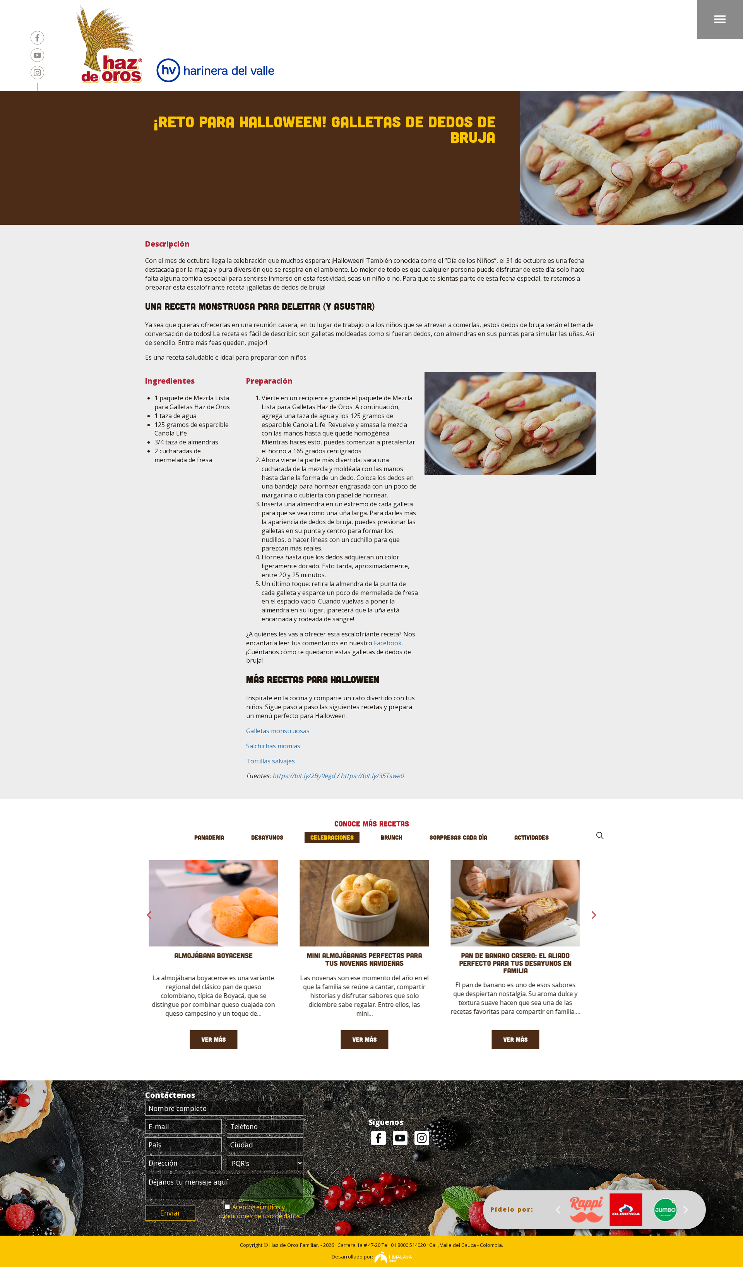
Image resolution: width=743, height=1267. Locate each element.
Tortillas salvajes (270, 761)
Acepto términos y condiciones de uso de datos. (260, 1211)
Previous (558, 1210)
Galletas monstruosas (278, 731)
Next (686, 1210)
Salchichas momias (273, 746)
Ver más (221, 1039)
